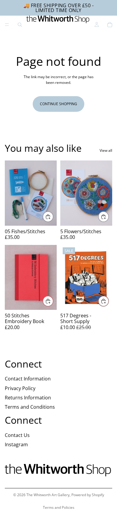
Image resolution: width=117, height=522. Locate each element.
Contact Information (28, 378)
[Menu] (7, 25)
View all (106, 150)
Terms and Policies (58, 507)
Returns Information (28, 397)
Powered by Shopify (87, 494)
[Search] (19, 24)
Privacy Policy (20, 388)
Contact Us (17, 435)
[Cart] (109, 24)
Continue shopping (58, 103)
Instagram (16, 444)
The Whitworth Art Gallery (48, 494)
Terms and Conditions (30, 406)
